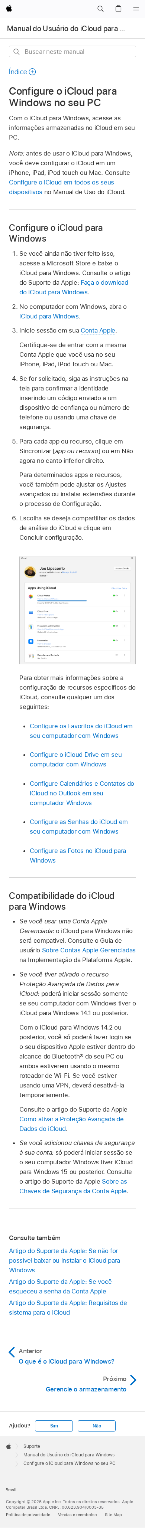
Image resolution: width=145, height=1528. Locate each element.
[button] (100, 9)
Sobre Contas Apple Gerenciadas (89, 950)
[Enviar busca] (17, 52)
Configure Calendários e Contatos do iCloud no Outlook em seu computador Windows (82, 793)
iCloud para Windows (48, 316)
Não (97, 1426)
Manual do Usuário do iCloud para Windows (69, 1454)
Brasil (11, 1489)
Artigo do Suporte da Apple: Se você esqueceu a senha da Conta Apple (60, 1286)
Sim (54, 1426)
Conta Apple (98, 330)
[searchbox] (72, 51)
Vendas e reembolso (77, 1514)
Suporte (31, 1446)
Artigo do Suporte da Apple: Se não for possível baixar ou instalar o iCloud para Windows (64, 1260)
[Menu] (136, 9)
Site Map (113, 1514)
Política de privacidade (28, 1514)
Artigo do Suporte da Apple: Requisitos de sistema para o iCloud (68, 1307)
